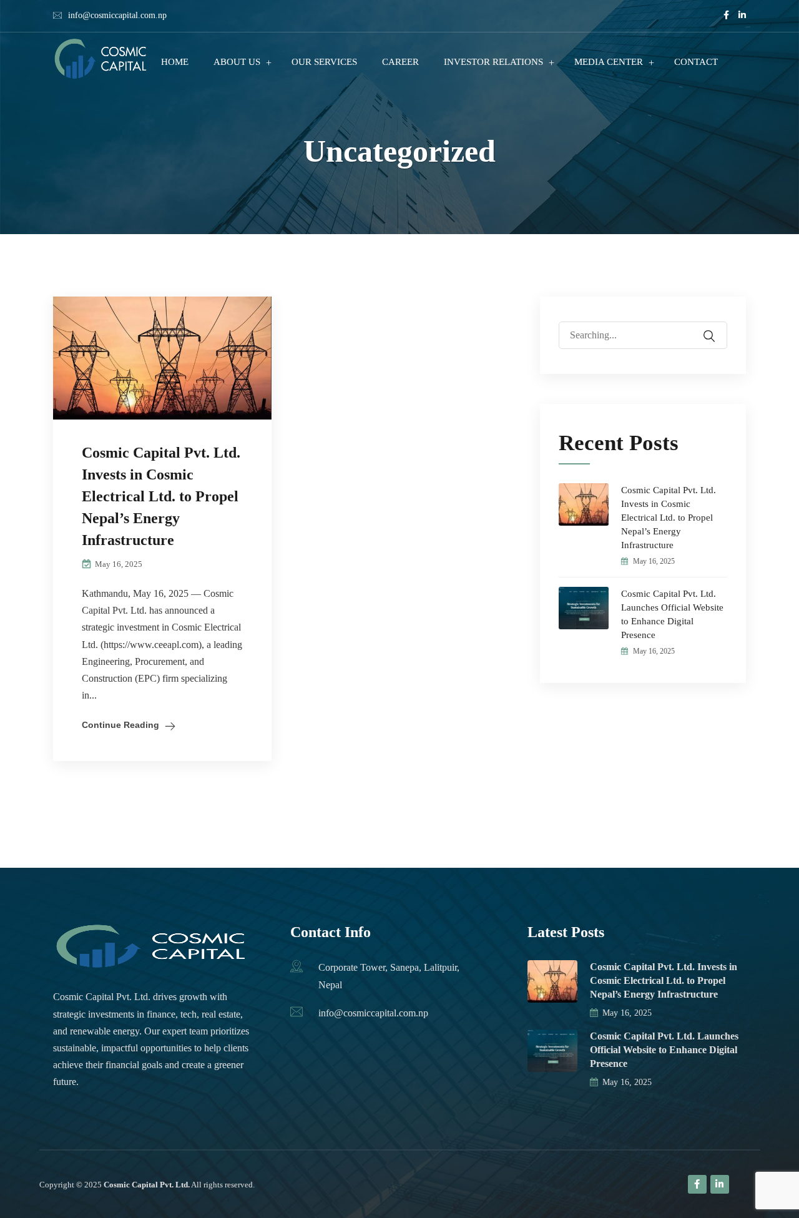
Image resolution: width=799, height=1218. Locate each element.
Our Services (324, 62)
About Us (236, 62)
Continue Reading (120, 725)
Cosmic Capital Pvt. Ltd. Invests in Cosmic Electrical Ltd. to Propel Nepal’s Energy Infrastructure (161, 496)
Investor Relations (493, 62)
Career (400, 62)
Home (175, 62)
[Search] (717, 327)
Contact (696, 62)
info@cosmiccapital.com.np (117, 15)
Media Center (608, 62)
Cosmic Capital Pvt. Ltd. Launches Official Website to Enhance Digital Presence (672, 614)
